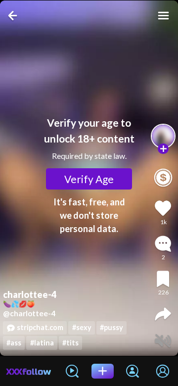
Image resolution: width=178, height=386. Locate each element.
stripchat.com (40, 327)
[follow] (163, 149)
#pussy (111, 327)
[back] (13, 15)
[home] (28, 371)
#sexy (81, 327)
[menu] (163, 15)
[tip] (163, 177)
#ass (13, 342)
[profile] (163, 136)
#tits (70, 342)
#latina (42, 342)
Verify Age (89, 179)
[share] (163, 314)
